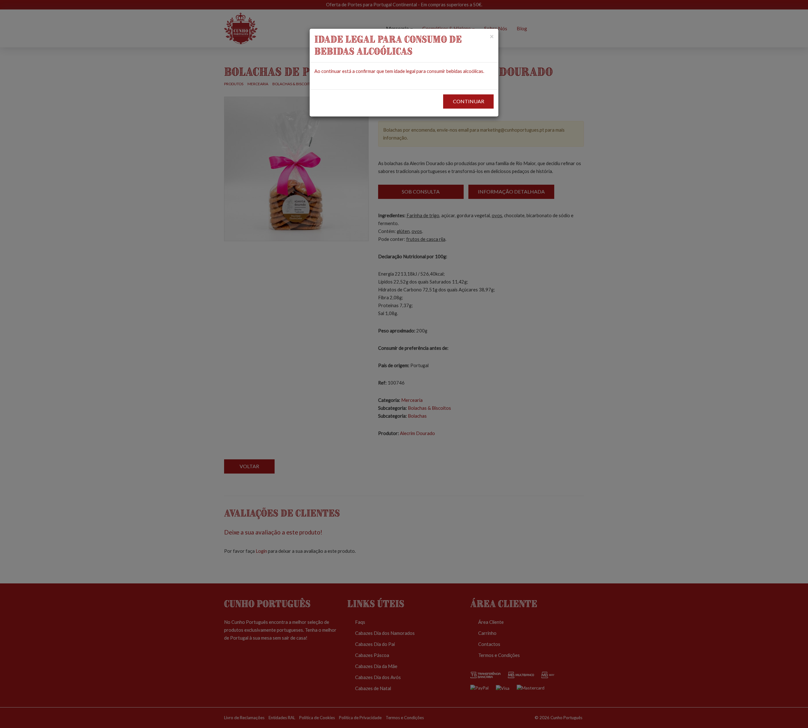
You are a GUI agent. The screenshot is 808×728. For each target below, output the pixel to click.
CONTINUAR (468, 101)
